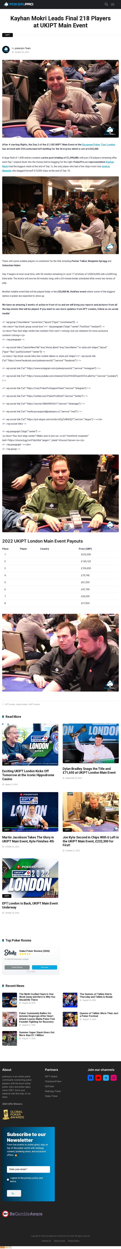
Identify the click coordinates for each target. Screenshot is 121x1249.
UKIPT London (34, 704)
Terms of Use (59, 1241)
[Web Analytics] (6, 1247)
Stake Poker (51, 1096)
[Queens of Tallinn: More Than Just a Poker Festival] (70, 1025)
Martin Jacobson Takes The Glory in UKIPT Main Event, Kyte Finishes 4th (28, 839)
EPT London (10, 704)
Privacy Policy (73, 1241)
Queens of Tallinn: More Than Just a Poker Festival (99, 1014)
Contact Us (46, 1241)
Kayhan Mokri (21, 704)
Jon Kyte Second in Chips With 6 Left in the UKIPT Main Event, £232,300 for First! (91, 841)
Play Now (44, 967)
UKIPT (7, 35)
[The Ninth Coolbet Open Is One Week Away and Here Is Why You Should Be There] (9, 1006)
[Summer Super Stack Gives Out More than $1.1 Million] (9, 1045)
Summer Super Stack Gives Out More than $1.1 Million (36, 1034)
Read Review (17, 967)
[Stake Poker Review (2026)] (10, 954)
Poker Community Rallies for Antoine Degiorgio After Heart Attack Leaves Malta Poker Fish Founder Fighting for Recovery (37, 1017)
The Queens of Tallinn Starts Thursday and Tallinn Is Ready (96, 995)
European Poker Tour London (98, 144)
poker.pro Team (23, 48)
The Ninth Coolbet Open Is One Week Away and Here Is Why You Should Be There (37, 997)
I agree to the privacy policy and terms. (26, 1180)
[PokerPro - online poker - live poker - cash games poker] (18, 4)
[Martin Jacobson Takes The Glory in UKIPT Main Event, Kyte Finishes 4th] (30, 812)
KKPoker (49, 1086)
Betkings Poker (53, 1091)
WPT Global (51, 1076)
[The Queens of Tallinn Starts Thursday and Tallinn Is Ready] (70, 1006)
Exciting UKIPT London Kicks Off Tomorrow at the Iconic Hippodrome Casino (28, 775)
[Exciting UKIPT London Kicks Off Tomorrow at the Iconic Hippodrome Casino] (30, 745)
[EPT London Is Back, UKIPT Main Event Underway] (30, 878)
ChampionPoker (53, 1081)
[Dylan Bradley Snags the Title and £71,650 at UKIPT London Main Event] (91, 743)
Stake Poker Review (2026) (34, 951)
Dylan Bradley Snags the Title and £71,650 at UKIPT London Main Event (89, 771)
